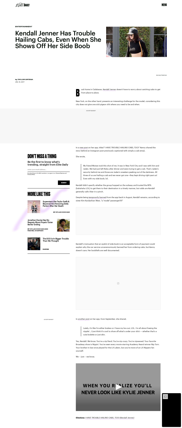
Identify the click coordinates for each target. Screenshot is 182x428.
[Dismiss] (178, 395)
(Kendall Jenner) (126, 418)
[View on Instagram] (118, 283)
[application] (118, 387)
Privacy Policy (31, 174)
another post (83, 319)
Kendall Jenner (109, 89)
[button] (118, 387)
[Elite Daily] (22, 5)
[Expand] (164, 395)
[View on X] (118, 221)
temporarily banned (97, 197)
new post (84, 147)
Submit (64, 182)
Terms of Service (60, 173)
